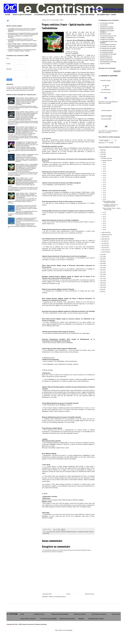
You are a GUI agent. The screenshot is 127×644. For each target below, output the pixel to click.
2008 (101, 285)
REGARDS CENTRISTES (106, 60)
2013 (101, 274)
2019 (101, 261)
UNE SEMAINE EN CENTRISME (108, 61)
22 (104, 180)
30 (104, 162)
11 (104, 212)
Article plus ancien (89, 594)
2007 (101, 287)
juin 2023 (104, 241)
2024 (101, 154)
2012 (101, 276)
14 (104, 195)
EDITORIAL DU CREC (105, 34)
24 (104, 175)
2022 (101, 254)
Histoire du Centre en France (67, 14)
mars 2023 (104, 247)
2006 (101, 289)
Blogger (70, 630)
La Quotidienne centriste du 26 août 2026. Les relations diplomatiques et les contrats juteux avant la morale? (22, 29)
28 (104, 166)
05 (104, 225)
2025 (101, 152)
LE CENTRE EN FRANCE (83, 531)
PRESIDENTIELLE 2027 (106, 56)
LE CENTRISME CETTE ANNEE (108, 54)
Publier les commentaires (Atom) (57, 596)
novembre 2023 (106, 160)
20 (104, 184)
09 (104, 216)
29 (104, 164)
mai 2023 (104, 243)
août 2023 (104, 236)
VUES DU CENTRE (105, 63)
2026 (101, 150)
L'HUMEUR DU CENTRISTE (107, 39)
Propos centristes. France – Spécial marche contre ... (111, 209)
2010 (101, 280)
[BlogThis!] (59, 529)
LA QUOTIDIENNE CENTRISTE (108, 44)
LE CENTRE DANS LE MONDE (108, 48)
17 (104, 190)
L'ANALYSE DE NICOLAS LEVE (108, 36)
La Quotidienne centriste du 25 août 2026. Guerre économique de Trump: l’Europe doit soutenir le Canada (22, 40)
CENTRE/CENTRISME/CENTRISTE (68, 531)
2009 (101, 283)
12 (104, 199)
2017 (101, 265)
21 (104, 182)
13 (104, 197)
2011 (101, 278)
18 (104, 188)
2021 (101, 257)
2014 (101, 272)
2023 (101, 156)
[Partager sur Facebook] (63, 529)
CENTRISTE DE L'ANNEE (106, 27)
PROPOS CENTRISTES (106, 58)
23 (104, 177)
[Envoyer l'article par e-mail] (54, 529)
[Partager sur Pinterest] (64, 529)
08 (104, 218)
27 (104, 169)
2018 (101, 263)
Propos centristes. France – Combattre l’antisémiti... (109, 202)
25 (104, 173)
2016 (101, 267)
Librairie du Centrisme (87, 14)
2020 (101, 259)
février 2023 (105, 249)
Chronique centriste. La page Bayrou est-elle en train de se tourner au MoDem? (27, 155)
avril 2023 (104, 245)
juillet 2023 (104, 239)
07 (104, 221)
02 (104, 229)
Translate (111, 142)
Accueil (7, 14)
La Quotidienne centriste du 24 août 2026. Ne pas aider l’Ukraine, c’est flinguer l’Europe (22, 50)
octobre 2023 (105, 232)
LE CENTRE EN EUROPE (106, 50)
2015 (101, 270)
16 (104, 193)
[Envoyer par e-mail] (57, 529)
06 (104, 223)
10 (104, 214)
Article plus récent (47, 594)
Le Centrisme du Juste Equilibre (44, 14)
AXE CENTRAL (104, 25)
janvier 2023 (105, 252)
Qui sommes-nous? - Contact (106, 14)
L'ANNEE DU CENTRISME (107, 37)
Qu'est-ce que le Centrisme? (22, 14)
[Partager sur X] (61, 529)
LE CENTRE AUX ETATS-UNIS (107, 46)
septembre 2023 (106, 234)
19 (104, 186)
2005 (101, 291)
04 (104, 227)
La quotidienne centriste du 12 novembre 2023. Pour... (110, 205)
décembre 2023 (106, 158)
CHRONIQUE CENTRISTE (106, 29)
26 (104, 171)
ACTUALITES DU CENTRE (53, 531)
